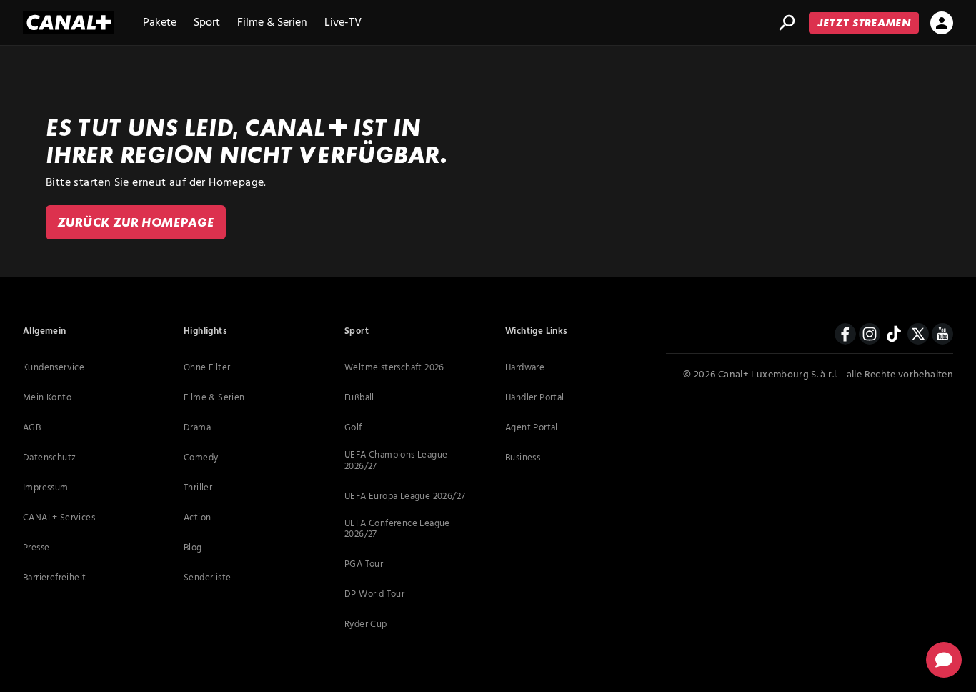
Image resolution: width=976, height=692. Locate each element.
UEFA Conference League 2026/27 (397, 529)
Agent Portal (531, 428)
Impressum (46, 488)
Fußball (359, 398)
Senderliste (207, 578)
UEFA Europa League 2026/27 (404, 497)
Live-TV (343, 24)
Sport (207, 24)
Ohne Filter (207, 368)
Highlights (205, 331)
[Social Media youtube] (942, 334)
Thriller (198, 488)
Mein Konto (47, 398)
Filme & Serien (272, 24)
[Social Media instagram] (869, 338)
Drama (197, 428)
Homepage (236, 183)
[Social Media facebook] (845, 338)
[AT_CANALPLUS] (68, 22)
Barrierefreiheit (54, 578)
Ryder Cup (365, 625)
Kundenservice (53, 368)
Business (522, 458)
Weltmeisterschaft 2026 (394, 368)
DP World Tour (374, 594)
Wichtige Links (536, 331)
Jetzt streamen (863, 22)
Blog (193, 548)
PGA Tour (363, 564)
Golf (353, 428)
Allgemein (44, 331)
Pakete (159, 24)
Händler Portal (534, 398)
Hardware (524, 368)
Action (197, 518)
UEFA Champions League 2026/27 (395, 461)
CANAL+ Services (59, 518)
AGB (32, 428)
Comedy (201, 458)
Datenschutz (49, 458)
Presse (36, 548)
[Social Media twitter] (918, 338)
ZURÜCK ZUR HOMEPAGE (135, 221)
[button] (944, 660)
